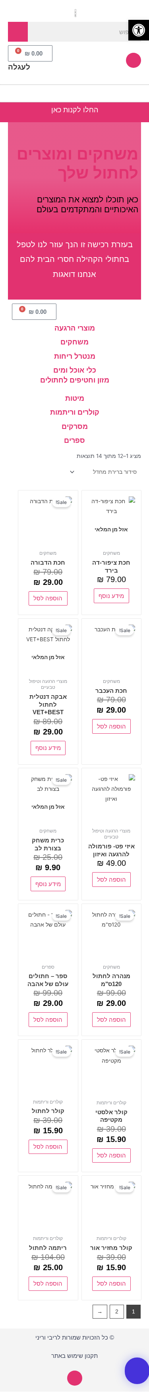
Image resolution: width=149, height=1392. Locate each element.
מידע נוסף (111, 595)
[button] (143, 91)
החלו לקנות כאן (74, 110)
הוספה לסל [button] (47, 598)
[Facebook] (133, 60)
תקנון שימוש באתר (74, 1355)
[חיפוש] (18, 32)
